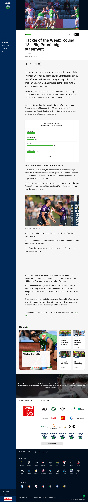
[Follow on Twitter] (43, 451)
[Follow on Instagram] (47, 451)
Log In (6, 495)
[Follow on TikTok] (35, 451)
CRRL (4, 35)
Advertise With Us (53, 497)
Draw (4, 20)
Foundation (5, 45)
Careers (36, 497)
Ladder (4, 23)
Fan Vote (27, 34)
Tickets (4, 48)
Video (4, 17)
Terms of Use (22, 497)
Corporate (5, 42)
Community (6, 32)
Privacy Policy (29, 497)
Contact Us (45, 497)
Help (40, 497)
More (4, 38)
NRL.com (28, 54)
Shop (3, 51)
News (4, 14)
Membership (6, 29)
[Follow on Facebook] (39, 451)
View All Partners (52, 443)
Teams (4, 26)
